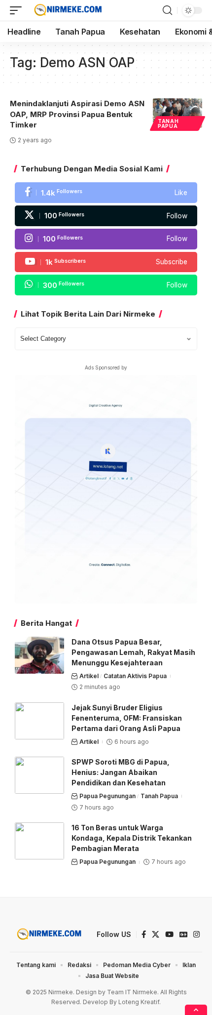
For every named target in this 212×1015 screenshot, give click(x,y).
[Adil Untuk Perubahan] (67, 10)
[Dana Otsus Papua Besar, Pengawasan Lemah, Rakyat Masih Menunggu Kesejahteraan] (39, 655)
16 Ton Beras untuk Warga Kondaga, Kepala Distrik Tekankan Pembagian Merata (131, 838)
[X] (106, 215)
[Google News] (183, 934)
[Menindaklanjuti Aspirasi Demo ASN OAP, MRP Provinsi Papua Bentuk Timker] (177, 113)
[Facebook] (106, 192)
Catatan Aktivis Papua (135, 676)
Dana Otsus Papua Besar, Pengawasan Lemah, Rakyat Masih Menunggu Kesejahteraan (133, 652)
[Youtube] (106, 262)
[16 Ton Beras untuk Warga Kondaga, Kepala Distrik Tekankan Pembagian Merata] (39, 840)
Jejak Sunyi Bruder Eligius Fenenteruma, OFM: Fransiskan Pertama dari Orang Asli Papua (126, 717)
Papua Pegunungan (107, 796)
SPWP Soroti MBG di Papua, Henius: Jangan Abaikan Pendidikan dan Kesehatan (120, 772)
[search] (167, 10)
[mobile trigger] (18, 10)
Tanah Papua (168, 123)
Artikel (89, 676)
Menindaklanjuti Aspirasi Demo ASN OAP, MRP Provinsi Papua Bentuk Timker (77, 114)
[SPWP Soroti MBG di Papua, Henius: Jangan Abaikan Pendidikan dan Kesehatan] (39, 775)
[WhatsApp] (106, 285)
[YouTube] (169, 934)
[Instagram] (106, 239)
